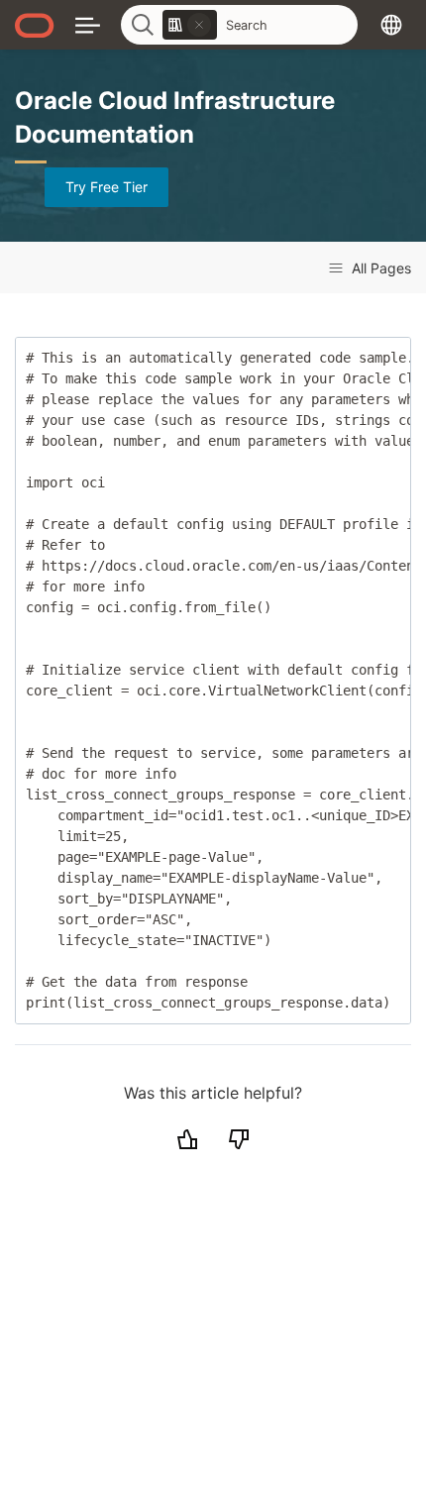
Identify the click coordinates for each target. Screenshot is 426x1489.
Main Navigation (87, 24)
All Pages (379, 268)
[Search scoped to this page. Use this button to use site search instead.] (199, 25)
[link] (189, 25)
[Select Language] (391, 24)
